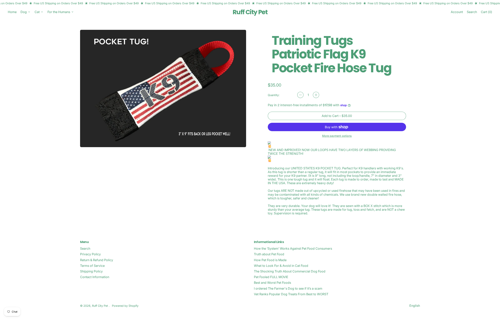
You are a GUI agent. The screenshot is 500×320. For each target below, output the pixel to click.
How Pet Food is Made (270, 260)
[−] (300, 95)
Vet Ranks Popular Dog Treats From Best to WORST (291, 294)
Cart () (486, 13)
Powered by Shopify (125, 305)
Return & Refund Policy (96, 260)
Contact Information (94, 277)
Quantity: (273, 95)
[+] (316, 95)
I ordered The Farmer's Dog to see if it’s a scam (288, 288)
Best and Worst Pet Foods (272, 283)
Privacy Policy (90, 254)
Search (85, 248)
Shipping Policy (91, 271)
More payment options (337, 135)
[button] (472, 12)
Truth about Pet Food (269, 254)
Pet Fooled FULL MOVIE (271, 277)
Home (12, 12)
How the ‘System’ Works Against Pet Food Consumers (293, 248)
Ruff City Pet (250, 12)
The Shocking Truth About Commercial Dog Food (289, 271)
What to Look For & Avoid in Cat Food (281, 266)
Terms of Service (92, 266)
